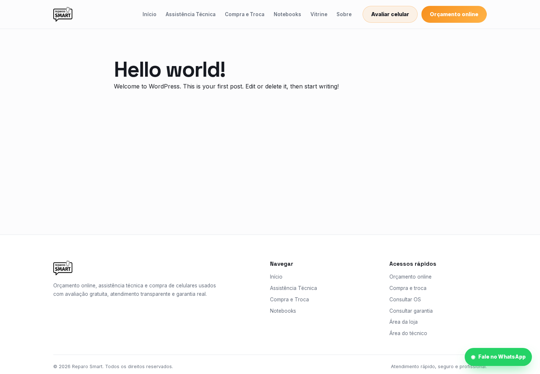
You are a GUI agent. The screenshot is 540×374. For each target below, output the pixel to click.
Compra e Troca (244, 14)
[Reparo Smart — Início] (62, 14)
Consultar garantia (411, 311)
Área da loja (403, 322)
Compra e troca (407, 288)
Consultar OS (405, 299)
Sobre (344, 14)
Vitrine (318, 14)
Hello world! (169, 69)
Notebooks (287, 14)
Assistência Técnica (191, 14)
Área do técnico (408, 333)
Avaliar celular (390, 14)
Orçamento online (454, 14)
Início (149, 14)
